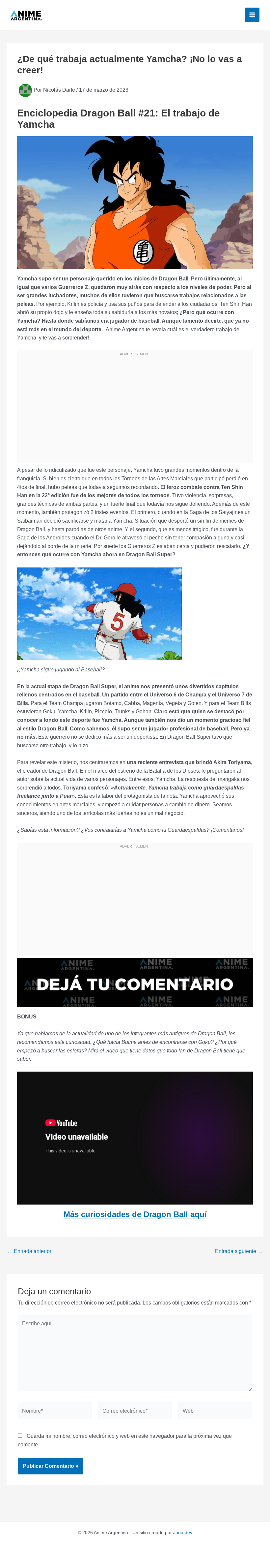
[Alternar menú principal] (252, 15)
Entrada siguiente (239, 1251)
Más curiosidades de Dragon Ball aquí (135, 1214)
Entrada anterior (29, 1251)
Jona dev (182, 1532)
